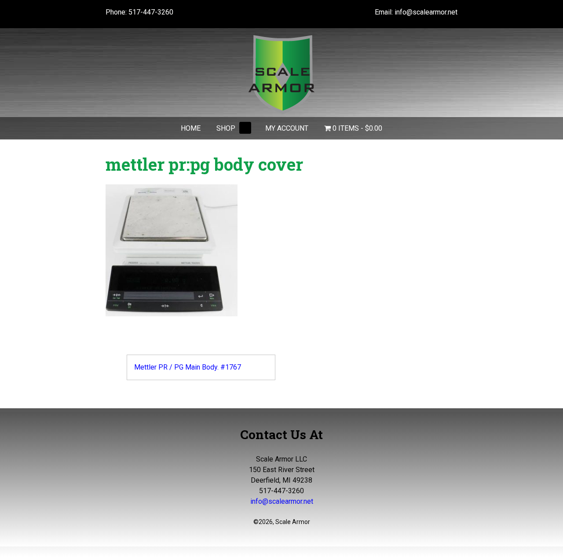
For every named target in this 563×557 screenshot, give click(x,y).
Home (191, 128)
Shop (225, 128)
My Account (286, 128)
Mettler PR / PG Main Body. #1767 (187, 367)
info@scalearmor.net (426, 12)
